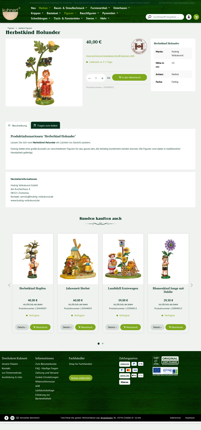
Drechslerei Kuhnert (14, 358)
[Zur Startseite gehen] (11, 13)
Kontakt (6, 368)
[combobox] (165, 17)
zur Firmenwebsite (12, 372)
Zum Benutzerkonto (46, 363)
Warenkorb (41, 327)
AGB (37, 385)
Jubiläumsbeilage (44, 390)
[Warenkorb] (196, 17)
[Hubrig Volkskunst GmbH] (139, 40)
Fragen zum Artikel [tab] (47, 125)
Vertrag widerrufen (81, 377)
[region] (44, 74)
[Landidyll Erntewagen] (123, 259)
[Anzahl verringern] (89, 78)
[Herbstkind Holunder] (44, 72)
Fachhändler (77, 358)
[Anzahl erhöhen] (102, 78)
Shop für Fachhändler (80, 363)
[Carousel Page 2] (102, 343)
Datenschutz (175, 417)
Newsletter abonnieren (29, 417)
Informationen (44, 358)
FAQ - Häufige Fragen (46, 368)
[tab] (17, 125)
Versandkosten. (106, 417)
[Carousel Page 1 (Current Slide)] (99, 344)
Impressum (190, 417)
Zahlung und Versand (46, 372)
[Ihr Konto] (189, 17)
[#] (6, 418)
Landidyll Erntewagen (123, 288)
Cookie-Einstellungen (47, 377)
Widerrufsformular (45, 381)
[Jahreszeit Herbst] (78, 259)
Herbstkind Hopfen (32, 288)
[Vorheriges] (9, 285)
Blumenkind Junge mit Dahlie (168, 290)
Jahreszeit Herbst (78, 288)
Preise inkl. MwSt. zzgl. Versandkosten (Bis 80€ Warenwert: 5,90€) (110, 56)
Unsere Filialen (10, 363)
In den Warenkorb (131, 77)
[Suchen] (149, 17)
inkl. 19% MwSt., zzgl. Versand (32, 304)
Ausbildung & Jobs (12, 377)
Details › (22, 327)
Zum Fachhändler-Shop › (184, 2)
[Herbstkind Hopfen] (33, 259)
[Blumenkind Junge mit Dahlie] (168, 259)
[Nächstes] (191, 285)
